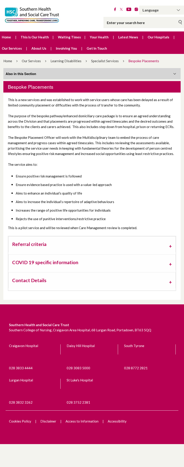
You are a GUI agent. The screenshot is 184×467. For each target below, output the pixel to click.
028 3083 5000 (78, 368)
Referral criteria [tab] (29, 244)
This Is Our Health (35, 37)
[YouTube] (129, 10)
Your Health (99, 37)
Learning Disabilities (65, 61)
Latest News (128, 37)
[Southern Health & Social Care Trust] (38, 15)
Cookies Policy (20, 421)
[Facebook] (115, 10)
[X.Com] (121, 10)
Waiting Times (69, 37)
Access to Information (82, 421)
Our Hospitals (158, 37)
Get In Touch (97, 48)
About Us (38, 48)
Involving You (66, 48)
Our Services (12, 48)
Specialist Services (105, 61)
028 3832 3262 (21, 402)
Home (6, 37)
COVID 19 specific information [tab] (45, 262)
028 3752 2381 (78, 402)
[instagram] (136, 10)
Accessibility (117, 421)
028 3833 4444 (21, 368)
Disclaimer (48, 421)
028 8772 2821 (136, 368)
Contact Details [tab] (29, 280)
